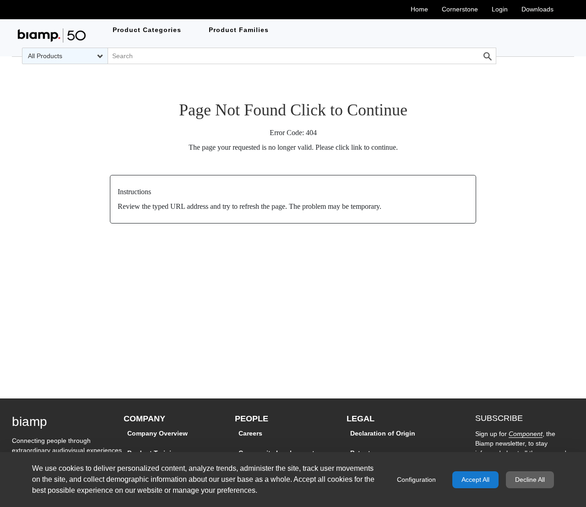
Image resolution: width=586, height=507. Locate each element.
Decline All (530, 479)
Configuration (416, 479)
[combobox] (65, 56)
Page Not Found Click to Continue (293, 110)
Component (526, 433)
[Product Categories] (51, 35)
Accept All (475, 479)
